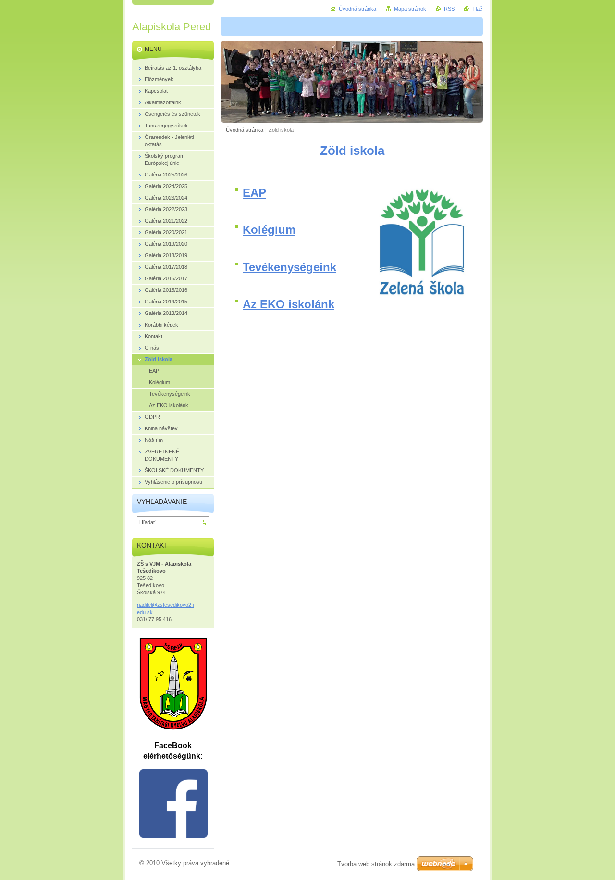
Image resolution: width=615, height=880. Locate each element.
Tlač (477, 9)
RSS (449, 9)
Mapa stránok (410, 9)
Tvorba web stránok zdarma (376, 863)
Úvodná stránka (244, 130)
